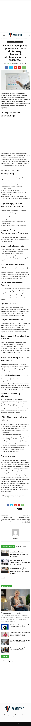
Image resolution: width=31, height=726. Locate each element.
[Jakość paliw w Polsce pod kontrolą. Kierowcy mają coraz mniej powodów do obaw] (5, 627)
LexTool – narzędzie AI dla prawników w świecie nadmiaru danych (20, 641)
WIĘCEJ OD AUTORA (21, 547)
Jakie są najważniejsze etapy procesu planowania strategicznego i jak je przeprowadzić (23, 520)
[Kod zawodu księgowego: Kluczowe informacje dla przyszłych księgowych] (5, 650)
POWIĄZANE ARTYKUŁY (8, 547)
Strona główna (4, 38)
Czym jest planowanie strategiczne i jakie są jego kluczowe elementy (8, 519)
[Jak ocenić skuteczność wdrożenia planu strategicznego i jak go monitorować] (5, 562)
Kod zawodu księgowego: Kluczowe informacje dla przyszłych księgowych (19, 649)
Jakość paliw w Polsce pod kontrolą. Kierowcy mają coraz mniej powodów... (20, 626)
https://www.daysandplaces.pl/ (9, 498)
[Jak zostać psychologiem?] (15, 600)
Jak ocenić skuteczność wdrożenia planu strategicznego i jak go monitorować (20, 562)
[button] (29, 35)
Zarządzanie (10, 41)
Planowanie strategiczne (18, 41)
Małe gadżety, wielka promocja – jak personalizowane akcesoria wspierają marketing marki (20, 634)
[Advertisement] (15, 16)
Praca (2, 610)
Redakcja (9, 63)
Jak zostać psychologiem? (12, 613)
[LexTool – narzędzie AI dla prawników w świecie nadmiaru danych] (5, 642)
